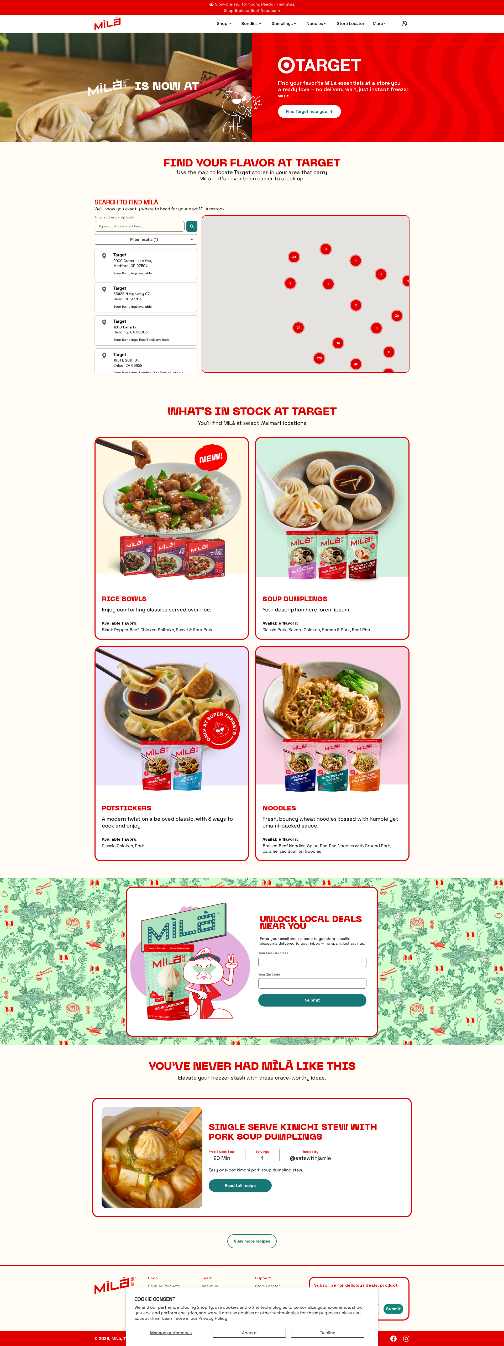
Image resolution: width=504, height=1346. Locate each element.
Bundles (252, 20)
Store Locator (351, 20)
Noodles (317, 20)
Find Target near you (306, 111)
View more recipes (252, 1241)
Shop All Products (164, 1286)
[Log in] (404, 23)
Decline (327, 1332)
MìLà (116, 1338)
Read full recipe (240, 1185)
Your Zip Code (269, 974)
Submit (312, 1000)
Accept (249, 1332)
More (381, 20)
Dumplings (284, 20)
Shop (225, 20)
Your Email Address (273, 953)
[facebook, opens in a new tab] (393, 1338)
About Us (210, 1286)
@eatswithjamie (310, 1158)
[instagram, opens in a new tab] (406, 1338)
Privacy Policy (212, 1318)
